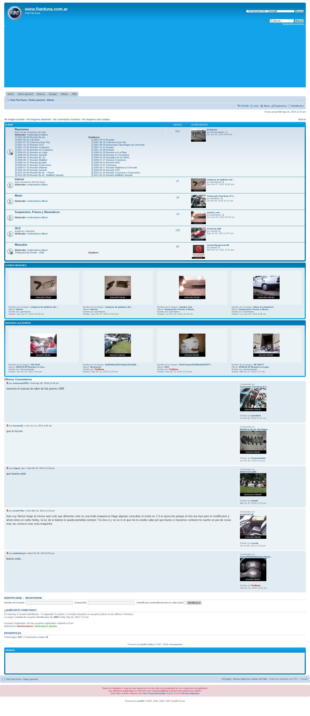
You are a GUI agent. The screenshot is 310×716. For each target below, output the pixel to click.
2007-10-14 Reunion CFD (30, 145)
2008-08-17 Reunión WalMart (32, 160)
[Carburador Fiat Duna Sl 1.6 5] (198, 207)
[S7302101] (198, 141)
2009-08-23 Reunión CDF (107, 170)
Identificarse (297, 106)
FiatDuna (99, 369)
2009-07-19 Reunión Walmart (32, 167)
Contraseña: (80, 602)
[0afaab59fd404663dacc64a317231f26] (253, 580)
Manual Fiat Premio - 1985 (30, 252)
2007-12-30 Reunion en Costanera (35, 150)
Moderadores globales (46, 626)
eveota (214, 231)
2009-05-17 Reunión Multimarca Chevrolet (115, 167)
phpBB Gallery (147, 644)
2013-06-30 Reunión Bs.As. (31, 137)
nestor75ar (18, 511)
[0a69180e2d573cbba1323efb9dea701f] (118, 356)
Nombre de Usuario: (14, 602)
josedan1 (215, 198)
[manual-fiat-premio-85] (198, 258)
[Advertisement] (155, 57)
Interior (19, 179)
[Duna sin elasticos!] (266, 298)
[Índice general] (15, 12)
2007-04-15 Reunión (104, 139)
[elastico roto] (198, 223)
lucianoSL (18, 426)
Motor (18, 195)
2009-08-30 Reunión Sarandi (32, 170)
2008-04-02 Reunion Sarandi (32, 155)
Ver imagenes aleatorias (39, 119)
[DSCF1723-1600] (253, 495)
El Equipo (226, 679)
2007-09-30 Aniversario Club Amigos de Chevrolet (119, 145)
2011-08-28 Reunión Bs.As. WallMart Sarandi (40, 175)
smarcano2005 (20, 383)
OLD (17, 228)
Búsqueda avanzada (293, 24)
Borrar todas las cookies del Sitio (250, 679)
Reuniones (22, 129)
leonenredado (217, 132)
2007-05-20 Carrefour (28, 139)
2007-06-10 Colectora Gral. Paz (110, 142)
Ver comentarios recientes (66, 119)
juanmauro (216, 182)
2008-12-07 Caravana (105, 165)
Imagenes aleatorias (18, 323)
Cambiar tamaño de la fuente (301, 99)
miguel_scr (19, 468)
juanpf (214, 247)
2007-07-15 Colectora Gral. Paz (33, 142)
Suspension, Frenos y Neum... (179, 309)
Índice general (37, 100)
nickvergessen (176, 644)
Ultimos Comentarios (18, 379)
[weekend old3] (198, 240)
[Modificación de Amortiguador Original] (253, 453)
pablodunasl (19, 553)
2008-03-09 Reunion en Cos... (31, 367)
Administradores (25, 626)
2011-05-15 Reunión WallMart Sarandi (113, 175)
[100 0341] (43, 356)
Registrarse (281, 106)
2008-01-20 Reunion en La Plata (110, 152)
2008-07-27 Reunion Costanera (110, 160)
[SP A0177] (266, 356)
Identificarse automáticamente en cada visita (160, 602)
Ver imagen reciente (14, 119)
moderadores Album (37, 134)
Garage (245, 105)
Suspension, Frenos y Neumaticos (37, 212)
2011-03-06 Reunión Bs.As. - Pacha (35, 172)
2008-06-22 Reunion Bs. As (31, 157)
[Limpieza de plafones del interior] (198, 191)
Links (256, 106)
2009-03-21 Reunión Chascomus (34, 165)
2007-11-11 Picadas (104, 147)
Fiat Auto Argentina (189, 693)
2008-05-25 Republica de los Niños (111, 157)
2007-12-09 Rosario (104, 150)
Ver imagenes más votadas (96, 119)
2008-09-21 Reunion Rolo (107, 162)
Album (50, 100)
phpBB (140, 701)
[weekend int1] (253, 538)
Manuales (21, 244)
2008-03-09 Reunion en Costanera (111, 155)
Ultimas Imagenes (15, 265)
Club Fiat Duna (18, 100)
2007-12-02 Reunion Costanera (33, 147)
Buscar (302, 119)
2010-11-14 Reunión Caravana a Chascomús (117, 172)
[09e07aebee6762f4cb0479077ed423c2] (192, 356)
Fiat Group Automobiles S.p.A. (157, 693)
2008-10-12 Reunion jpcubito (32, 162)
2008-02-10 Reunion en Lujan (32, 152)
